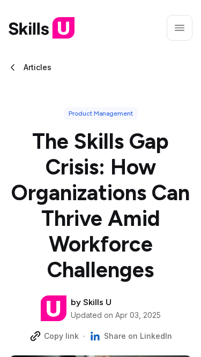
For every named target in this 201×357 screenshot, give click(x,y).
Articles (37, 67)
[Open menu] (179, 28)
